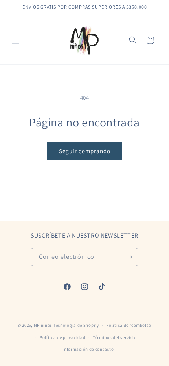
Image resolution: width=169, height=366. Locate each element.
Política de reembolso (128, 325)
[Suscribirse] (129, 257)
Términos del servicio (115, 337)
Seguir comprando (84, 151)
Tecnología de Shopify (76, 325)
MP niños (43, 325)
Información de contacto (88, 349)
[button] (15, 40)
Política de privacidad (62, 337)
